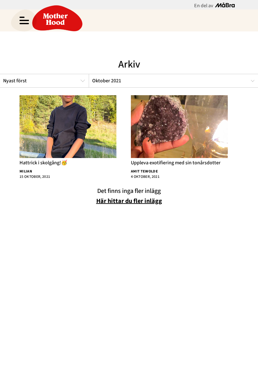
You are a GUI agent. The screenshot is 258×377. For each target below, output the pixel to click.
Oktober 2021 (106, 80)
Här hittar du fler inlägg (129, 201)
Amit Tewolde (144, 171)
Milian (26, 171)
